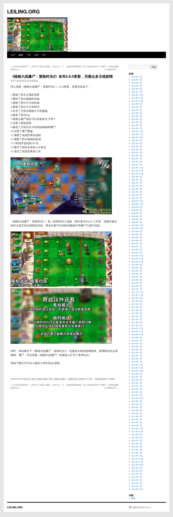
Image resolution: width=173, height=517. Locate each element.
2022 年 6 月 (136, 149)
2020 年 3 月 (136, 219)
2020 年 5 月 (136, 213)
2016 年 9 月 (136, 337)
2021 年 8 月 (136, 179)
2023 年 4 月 (136, 119)
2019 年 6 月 (136, 240)
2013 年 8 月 (136, 437)
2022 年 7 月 (136, 146)
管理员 (35, 80)
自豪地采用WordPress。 (142, 507)
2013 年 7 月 (136, 440)
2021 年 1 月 (136, 198)
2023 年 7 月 (136, 110)
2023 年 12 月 (137, 94)
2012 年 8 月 (136, 470)
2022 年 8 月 (136, 143)
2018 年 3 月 (136, 282)
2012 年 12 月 (137, 458)
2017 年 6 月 (136, 310)
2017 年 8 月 (136, 304)
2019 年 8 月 (136, 234)
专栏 (44, 54)
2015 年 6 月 (136, 380)
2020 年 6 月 (136, 210)
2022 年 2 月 (136, 161)
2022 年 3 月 (136, 158)
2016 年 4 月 (136, 352)
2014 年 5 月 (136, 413)
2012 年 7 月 (136, 474)
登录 (133, 498)
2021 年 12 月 (137, 167)
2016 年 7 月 (136, 343)
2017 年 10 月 (137, 298)
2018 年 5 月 (136, 276)
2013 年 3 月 (136, 452)
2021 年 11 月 (137, 170)
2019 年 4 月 (136, 243)
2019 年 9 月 (136, 231)
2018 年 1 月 (136, 289)
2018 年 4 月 (136, 279)
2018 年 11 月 (137, 258)
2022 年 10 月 (137, 137)
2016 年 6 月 (136, 346)
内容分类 (27, 378)
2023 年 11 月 (137, 98)
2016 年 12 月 (137, 328)
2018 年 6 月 (136, 273)
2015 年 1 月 (136, 395)
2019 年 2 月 (136, 249)
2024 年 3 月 (136, 85)
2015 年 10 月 (137, 370)
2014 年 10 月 (137, 398)
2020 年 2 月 (136, 222)
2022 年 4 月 (136, 155)
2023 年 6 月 (136, 113)
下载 (28, 54)
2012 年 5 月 (136, 480)
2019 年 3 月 (136, 246)
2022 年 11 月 (137, 134)
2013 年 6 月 (136, 443)
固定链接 (101, 378)
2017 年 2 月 (136, 322)
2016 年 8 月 (136, 340)
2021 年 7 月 (136, 182)
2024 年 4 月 (136, 82)
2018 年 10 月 (137, 261)
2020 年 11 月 (137, 204)
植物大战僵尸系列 (45, 378)
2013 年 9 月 (136, 434)
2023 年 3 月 (136, 122)
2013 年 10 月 (137, 431)
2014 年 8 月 (136, 404)
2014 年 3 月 (136, 419)
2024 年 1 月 (136, 91)
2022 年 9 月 (136, 140)
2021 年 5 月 (136, 188)
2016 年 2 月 (136, 358)
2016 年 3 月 (136, 355)
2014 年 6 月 (136, 410)
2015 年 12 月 (137, 364)
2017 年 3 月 (136, 319)
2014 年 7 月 (136, 407)
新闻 (21, 54)
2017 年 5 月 (136, 313)
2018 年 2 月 (136, 286)
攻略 (36, 54)
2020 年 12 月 (137, 201)
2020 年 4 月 (136, 216)
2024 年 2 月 (136, 88)
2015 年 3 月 (136, 389)
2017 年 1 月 (136, 325)
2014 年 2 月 (136, 422)
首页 (13, 54)
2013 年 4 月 (136, 449)
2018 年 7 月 (136, 270)
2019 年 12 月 (137, 225)
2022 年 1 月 (136, 164)
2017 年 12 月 (137, 292)
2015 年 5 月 (136, 383)
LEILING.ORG (23, 11)
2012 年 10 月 (137, 464)
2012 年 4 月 (136, 483)
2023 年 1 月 (136, 128)
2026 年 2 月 (136, 76)
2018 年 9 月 (136, 264)
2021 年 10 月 (137, 173)
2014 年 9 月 (136, 401)
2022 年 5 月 (136, 152)
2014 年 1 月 (136, 425)
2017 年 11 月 (137, 295)
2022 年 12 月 (137, 131)
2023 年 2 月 (136, 125)
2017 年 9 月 (136, 301)
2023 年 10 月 (137, 101)
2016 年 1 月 (136, 361)
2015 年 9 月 (136, 373)
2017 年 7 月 (136, 307)
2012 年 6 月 (136, 477)
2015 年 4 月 (136, 386)
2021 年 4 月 (136, 192)
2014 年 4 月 (136, 416)
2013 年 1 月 (136, 455)
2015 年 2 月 (136, 392)
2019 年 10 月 (137, 228)
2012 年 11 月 (137, 461)
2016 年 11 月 (137, 331)
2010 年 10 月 (137, 489)
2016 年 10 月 (137, 334)
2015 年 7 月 (136, 376)
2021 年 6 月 (136, 185)
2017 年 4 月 (136, 316)
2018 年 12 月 (137, 255)
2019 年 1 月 (136, 252)
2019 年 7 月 (136, 237)
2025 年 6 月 (136, 79)
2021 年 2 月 (136, 195)
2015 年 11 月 (137, 367)
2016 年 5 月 (136, 349)
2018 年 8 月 (136, 267)
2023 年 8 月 (136, 107)
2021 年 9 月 (136, 176)
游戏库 (82, 378)
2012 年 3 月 (136, 486)
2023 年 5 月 (136, 116)
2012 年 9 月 (136, 467)
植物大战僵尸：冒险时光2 (66, 378)
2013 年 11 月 (137, 428)
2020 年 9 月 (136, 207)
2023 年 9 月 (136, 104)
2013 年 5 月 (136, 446)
